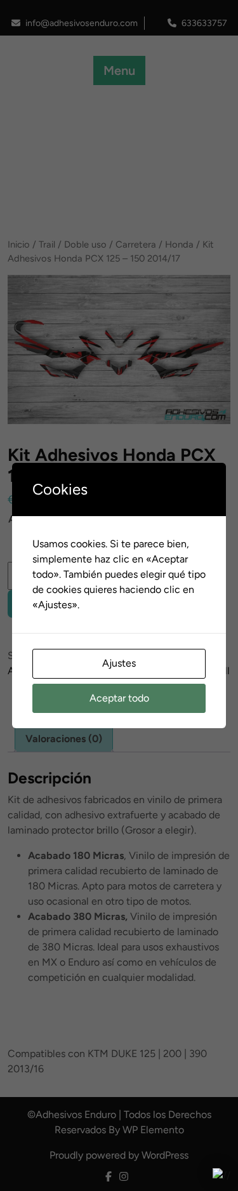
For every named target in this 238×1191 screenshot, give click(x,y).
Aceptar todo (119, 698)
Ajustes (119, 663)
